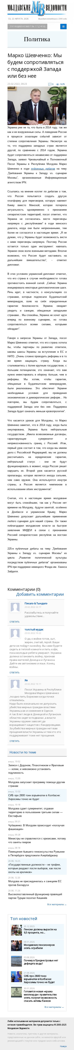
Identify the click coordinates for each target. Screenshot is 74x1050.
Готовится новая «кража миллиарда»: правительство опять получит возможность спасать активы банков (40, 996)
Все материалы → (57, 904)
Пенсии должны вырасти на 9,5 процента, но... (40, 931)
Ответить (14, 621)
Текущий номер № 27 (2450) (27, 26)
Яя (26, 680)
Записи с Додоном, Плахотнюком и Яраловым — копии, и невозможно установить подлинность (36, 769)
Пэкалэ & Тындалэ (36, 603)
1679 (62, 84)
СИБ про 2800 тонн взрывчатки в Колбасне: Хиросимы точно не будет (39, 979)
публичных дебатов (43, 168)
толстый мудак (34, 629)
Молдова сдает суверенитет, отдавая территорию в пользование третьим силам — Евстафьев (35, 812)
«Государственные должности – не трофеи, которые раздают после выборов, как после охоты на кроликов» (34, 868)
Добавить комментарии (40, 594)
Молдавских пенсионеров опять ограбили (39, 946)
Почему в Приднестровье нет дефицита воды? (41, 962)
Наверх (63, 1046)
